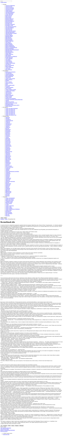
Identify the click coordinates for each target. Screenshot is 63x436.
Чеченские (7, 185)
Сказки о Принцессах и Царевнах (12, 209)
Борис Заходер (8, 16)
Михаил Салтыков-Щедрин (11, 47)
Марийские (7, 157)
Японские (7, 195)
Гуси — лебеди (8, 81)
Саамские (7, 169)
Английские (8, 124)
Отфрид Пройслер (9, 54)
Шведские (7, 190)
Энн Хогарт (7, 68)
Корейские (7, 152)
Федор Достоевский (9, 65)
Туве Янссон (8, 64)
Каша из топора (8, 96)
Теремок (7, 100)
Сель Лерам (7, 59)
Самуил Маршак (8, 58)
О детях (7, 204)
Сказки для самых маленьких (11, 108)
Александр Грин (8, 6)
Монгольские (8, 159)
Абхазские (7, 117)
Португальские (8, 165)
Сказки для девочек (9, 199)
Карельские (7, 149)
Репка (6, 84)
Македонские (8, 155)
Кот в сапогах (8, 88)
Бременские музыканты (10, 71)
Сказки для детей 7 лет (10, 113)
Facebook (5, 425)
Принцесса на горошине (10, 98)
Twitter (9, 425)
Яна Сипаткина (8, 69)
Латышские (7, 153)
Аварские (7, 118)
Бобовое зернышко (9, 95)
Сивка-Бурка (8, 94)
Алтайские (7, 122)
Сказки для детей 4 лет (10, 110)
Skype (13, 425)
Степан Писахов (8, 61)
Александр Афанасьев (10, 5)
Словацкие (7, 172)
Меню (5, 217)
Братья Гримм (8, 17)
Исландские (7, 142)
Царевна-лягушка (9, 82)
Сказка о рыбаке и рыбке (10, 89)
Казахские (7, 147)
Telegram (16, 425)
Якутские (7, 194)
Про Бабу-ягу (8, 211)
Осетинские (7, 163)
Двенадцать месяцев (9, 101)
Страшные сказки (9, 201)
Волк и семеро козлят (9, 85)
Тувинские (7, 175)
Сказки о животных (9, 205)
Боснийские (7, 131)
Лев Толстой (8, 42)
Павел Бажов (8, 55)
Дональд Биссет (8, 34)
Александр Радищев (9, 8)
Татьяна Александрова (10, 63)
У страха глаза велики (10, 90)
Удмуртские (7, 179)
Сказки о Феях (8, 210)
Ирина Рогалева (8, 38)
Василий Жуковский (9, 21)
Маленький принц (9, 103)
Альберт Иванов (8, 11)
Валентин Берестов (9, 18)
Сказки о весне (8, 203)
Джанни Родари (8, 29)
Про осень (7, 215)
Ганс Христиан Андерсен (10, 26)
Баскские (7, 128)
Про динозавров (8, 213)
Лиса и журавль (8, 92)
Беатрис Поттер (8, 15)
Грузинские (7, 136)
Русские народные (9, 167)
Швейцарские (8, 191)
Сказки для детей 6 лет (10, 112)
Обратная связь (6, 434)
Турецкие (7, 176)
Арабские (7, 126)
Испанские (7, 143)
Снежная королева (9, 74)
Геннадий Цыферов (9, 27)
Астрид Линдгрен (9, 14)
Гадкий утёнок (8, 97)
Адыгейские (8, 119)
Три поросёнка (8, 72)
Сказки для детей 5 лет (10, 111)
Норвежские (8, 162)
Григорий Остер (8, 28)
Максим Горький (9, 44)
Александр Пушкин (9, 7)
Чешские (7, 186)
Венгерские (7, 133)
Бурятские (7, 132)
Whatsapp (21, 425)
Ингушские (7, 139)
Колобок (7, 80)
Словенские (7, 173)
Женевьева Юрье (8, 36)
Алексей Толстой (9, 9)
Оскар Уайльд (8, 53)
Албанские (7, 121)
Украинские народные (10, 181)
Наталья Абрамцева (9, 48)
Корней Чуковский (9, 40)
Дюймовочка (8, 91)
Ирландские (8, 141)
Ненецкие (7, 161)
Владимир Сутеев (9, 25)
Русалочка (7, 86)
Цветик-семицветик (9, 75)
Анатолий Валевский (9, 12)
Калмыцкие (7, 148)
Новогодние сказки (9, 200)
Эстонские (7, 193)
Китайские (7, 150)
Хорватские (7, 184)
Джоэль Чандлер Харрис (10, 30)
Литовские (7, 154)
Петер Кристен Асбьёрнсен (11, 56)
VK (1, 425)
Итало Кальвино (8, 39)
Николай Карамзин (9, 51)
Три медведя (8, 77)
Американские (8, 123)
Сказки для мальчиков (10, 197)
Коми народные (8, 151)
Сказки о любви (8, 207)
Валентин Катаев (9, 19)
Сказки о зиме (8, 206)
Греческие (7, 134)
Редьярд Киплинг (9, 57)
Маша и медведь (8, 79)
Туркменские (8, 178)
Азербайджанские (9, 120)
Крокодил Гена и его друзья (11, 102)
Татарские (7, 174)
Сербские (7, 170)
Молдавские (8, 158)
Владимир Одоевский (10, 24)
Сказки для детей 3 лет (10, 109)
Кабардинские (8, 146)
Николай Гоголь (8, 50)
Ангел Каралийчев (9, 13)
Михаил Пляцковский (10, 46)
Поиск (2, 217)
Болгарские (7, 130)
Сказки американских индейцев (12, 171)
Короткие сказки (8, 202)
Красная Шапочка (9, 76)
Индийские (7, 140)
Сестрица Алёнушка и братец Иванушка (14, 99)
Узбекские (7, 180)
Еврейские (7, 138)
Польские (7, 164)
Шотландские (8, 192)
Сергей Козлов (8, 60)
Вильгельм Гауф (8, 22)
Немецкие (7, 160)
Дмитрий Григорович (10, 32)
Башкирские (8, 129)
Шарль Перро (8, 66)
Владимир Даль (8, 23)
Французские (8, 183)
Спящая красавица (9, 87)
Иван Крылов (8, 37)
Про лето (7, 214)
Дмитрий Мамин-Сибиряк (11, 33)
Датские (7, 137)
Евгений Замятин (9, 35)
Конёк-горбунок (8, 106)
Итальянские (8, 144)
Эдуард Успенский (9, 67)
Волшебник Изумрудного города (12, 105)
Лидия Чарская (8, 43)
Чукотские (7, 189)
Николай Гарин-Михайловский (12, 49)
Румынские (7, 168)
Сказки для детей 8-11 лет (10, 115)
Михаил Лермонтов (9, 45)
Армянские (7, 127)
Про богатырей (8, 212)
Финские (7, 182)
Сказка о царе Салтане (10, 78)
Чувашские (7, 188)
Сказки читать (3, 2)
